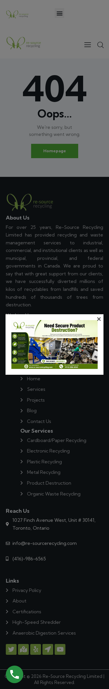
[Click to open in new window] (14, 674)
